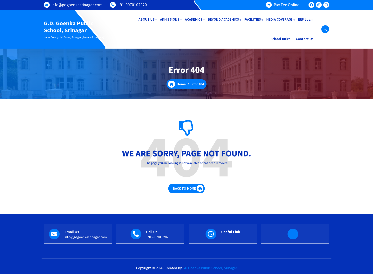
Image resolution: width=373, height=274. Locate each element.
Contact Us (304, 39)
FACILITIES (252, 19)
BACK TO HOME (184, 188)
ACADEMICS (193, 19)
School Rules (280, 39)
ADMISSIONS (170, 19)
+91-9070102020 (132, 4)
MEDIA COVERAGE (279, 19)
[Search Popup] (325, 29)
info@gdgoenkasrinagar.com (77, 4)
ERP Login (306, 19)
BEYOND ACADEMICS (223, 19)
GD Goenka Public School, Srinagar (210, 268)
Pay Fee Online (286, 4)
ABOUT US (146, 19)
